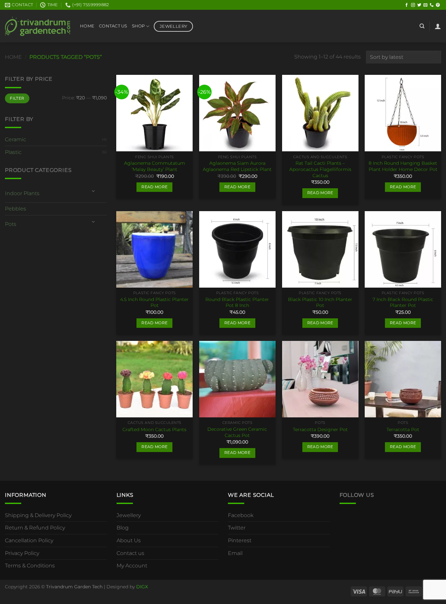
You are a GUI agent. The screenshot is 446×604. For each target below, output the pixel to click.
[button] (438, 26)
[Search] (422, 26)
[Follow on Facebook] (406, 5)
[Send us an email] (425, 5)
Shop (138, 26)
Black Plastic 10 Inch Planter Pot (320, 302)
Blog (123, 528)
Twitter (237, 528)
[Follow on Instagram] (413, 5)
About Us (129, 540)
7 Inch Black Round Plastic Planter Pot (403, 302)
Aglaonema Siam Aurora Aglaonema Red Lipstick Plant (237, 166)
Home (87, 26)
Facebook (240, 515)
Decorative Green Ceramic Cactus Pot (237, 432)
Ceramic (15, 139)
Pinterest (239, 540)
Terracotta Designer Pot (320, 429)
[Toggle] (93, 190)
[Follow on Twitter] (419, 5)
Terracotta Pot (403, 429)
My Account (132, 565)
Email (235, 553)
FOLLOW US (357, 495)
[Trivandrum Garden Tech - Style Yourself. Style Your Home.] (37, 26)
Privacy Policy (22, 553)
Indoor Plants (22, 193)
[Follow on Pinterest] (438, 5)
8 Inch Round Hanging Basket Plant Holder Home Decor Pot (403, 166)
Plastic (13, 152)
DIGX (142, 587)
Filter (17, 98)
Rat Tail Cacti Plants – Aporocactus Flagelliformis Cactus (320, 169)
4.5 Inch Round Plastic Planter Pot (154, 302)
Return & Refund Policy (35, 528)
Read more (154, 187)
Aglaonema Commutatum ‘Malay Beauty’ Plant (154, 166)
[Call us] (432, 5)
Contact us (130, 553)
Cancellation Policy (29, 540)
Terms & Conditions (30, 565)
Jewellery (129, 515)
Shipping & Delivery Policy (38, 515)
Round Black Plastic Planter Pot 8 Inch (237, 302)
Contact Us (113, 26)
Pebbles (15, 209)
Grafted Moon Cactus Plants (154, 429)
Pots (10, 224)
